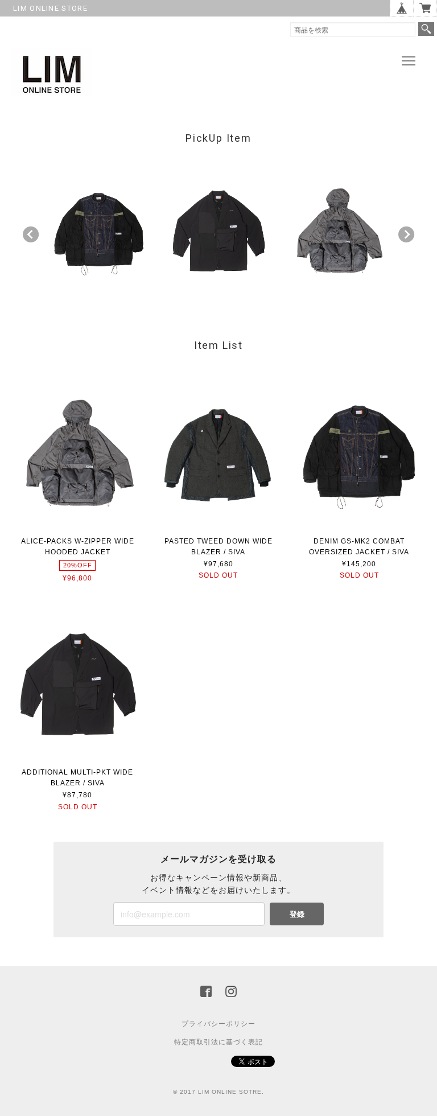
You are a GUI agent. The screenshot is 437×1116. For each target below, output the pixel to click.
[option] (99, 231)
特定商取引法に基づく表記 (218, 1042)
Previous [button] (30, 234)
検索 (426, 29)
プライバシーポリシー (218, 1024)
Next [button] (406, 234)
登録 (297, 913)
